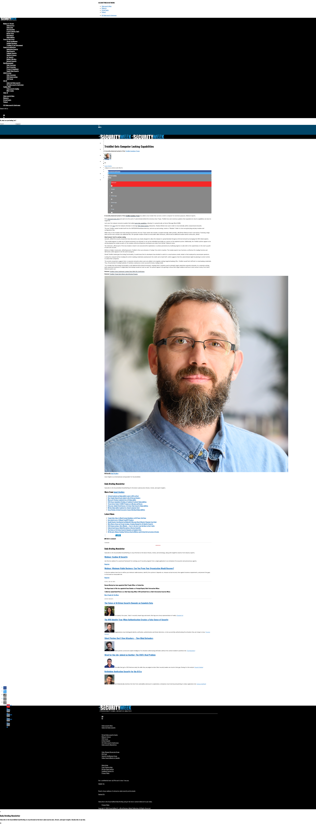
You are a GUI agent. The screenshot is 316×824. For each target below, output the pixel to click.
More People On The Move (112, 595)
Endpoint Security (12, 53)
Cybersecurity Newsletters (109, 745)
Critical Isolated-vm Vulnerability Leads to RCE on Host (123, 496)
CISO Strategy (7, 73)
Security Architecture (9, 47)
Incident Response (12, 43)
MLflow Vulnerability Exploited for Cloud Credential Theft (124, 508)
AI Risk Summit (106, 741)
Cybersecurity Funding (13, 89)
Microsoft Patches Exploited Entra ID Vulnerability (122, 500)
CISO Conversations (12, 77)
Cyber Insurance (11, 65)
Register (107, 564)
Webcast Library (106, 737)
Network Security (11, 61)
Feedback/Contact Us (108, 771)
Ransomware (10, 35)
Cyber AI (5, 93)
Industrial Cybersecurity (13, 83)
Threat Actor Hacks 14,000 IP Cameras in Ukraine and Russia (125, 504)
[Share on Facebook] (159, 171)
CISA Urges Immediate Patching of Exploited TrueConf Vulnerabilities (127, 502)
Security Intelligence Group (109, 756)
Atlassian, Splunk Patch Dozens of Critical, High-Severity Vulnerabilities (128, 506)
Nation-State (10, 33)
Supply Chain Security (13, 71)
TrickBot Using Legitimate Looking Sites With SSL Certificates (127, 271)
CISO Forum (10, 79)
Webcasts (104, 8)
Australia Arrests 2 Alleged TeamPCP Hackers (121, 520)
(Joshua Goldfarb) (201, 684)
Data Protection (11, 67)
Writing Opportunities (108, 769)
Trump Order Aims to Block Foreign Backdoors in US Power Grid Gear (127, 518)
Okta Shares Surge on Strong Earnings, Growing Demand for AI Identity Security (130, 524)
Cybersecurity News (107, 6)
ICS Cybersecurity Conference (109, 15)
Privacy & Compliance (13, 69)
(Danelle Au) (180, 615)
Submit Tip (101, 784)
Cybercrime (10, 28)
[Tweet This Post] (159, 173)
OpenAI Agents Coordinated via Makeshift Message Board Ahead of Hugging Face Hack (132, 522)
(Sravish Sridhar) (198, 667)
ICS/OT (5, 81)
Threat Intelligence (12, 41)
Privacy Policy (105, 773)
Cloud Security (11, 51)
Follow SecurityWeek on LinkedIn (111, 758)
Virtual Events (105, 10)
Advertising (105, 765)
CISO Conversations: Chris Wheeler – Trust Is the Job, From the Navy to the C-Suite (131, 526)
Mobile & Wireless (11, 59)
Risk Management (8, 63)
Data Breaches (11, 30)
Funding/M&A (7, 87)
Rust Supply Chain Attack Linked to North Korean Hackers (124, 498)
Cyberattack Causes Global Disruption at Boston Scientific (124, 528)
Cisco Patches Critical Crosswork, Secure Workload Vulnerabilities (126, 510)
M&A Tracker (10, 91)
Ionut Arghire (108, 166)
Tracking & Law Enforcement (15, 45)
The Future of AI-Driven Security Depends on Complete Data (124, 530)
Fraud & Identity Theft (13, 32)
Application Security (12, 49)
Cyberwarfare (10, 26)
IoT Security (10, 57)
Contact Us (101, 794)
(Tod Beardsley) (191, 651)
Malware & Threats (8, 24)
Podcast (104, 12)
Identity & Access (12, 55)
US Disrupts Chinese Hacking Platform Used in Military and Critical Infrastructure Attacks (133, 532)
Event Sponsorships (107, 767)
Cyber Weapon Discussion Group (110, 752)
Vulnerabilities (11, 37)
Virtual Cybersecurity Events (110, 735)
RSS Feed (104, 754)
